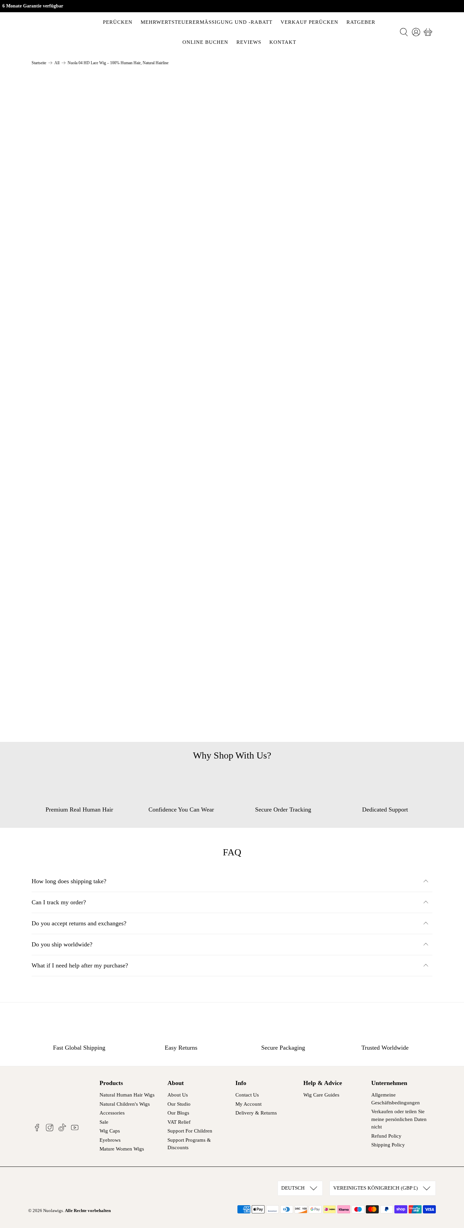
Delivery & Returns (256, 1113)
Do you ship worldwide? (62, 944)
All (56, 63)
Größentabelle (262, 129)
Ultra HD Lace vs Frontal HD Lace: (293, 339)
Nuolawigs (53, 1210)
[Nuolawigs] (56, 32)
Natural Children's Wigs (125, 1104)
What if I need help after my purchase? (80, 965)
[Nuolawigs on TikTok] (62, 1129)
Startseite (39, 63)
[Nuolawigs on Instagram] (49, 1129)
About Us (177, 1095)
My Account (248, 1104)
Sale (104, 1122)
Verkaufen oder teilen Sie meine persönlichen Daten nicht (399, 1119)
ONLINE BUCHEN (205, 42)
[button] (381, 220)
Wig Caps (110, 1131)
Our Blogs (178, 1113)
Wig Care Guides (321, 1095)
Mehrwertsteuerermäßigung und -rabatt (206, 22)
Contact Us (247, 1095)
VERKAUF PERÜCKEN (309, 22)
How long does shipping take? (69, 881)
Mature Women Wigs (122, 1149)
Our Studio (179, 1104)
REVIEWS (248, 42)
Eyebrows (110, 1140)
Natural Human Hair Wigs (127, 1095)
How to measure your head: (283, 297)
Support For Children (189, 1131)
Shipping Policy (388, 1144)
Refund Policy (386, 1136)
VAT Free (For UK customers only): (293, 318)
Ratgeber (360, 22)
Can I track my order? (59, 902)
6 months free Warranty (278, 360)
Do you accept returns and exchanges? (79, 923)
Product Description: (274, 276)
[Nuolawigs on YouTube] (74, 1129)
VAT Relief (179, 1122)
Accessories (112, 1113)
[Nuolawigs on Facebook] (37, 1129)
